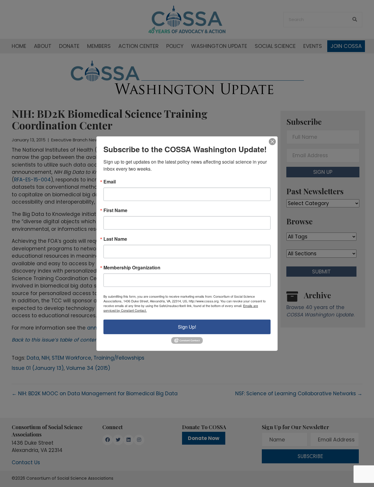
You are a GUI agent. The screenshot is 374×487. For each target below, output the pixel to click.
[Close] (272, 141)
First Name (115, 210)
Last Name (115, 238)
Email (109, 181)
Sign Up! (187, 326)
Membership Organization (131, 267)
